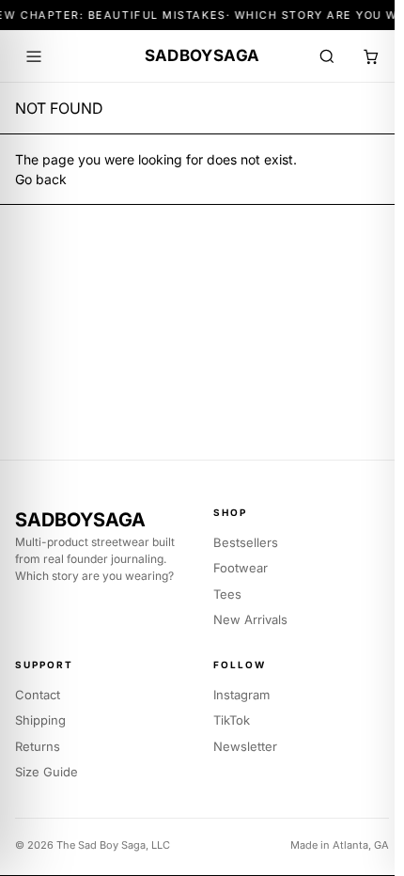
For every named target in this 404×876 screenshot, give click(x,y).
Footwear (240, 567)
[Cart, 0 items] (370, 56)
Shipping (40, 719)
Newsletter (245, 746)
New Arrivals (250, 619)
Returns (37, 746)
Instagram (241, 694)
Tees (227, 594)
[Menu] (34, 56)
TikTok (231, 719)
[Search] (327, 56)
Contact (37, 694)
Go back (41, 179)
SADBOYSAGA (202, 55)
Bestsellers (245, 542)
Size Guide (46, 771)
